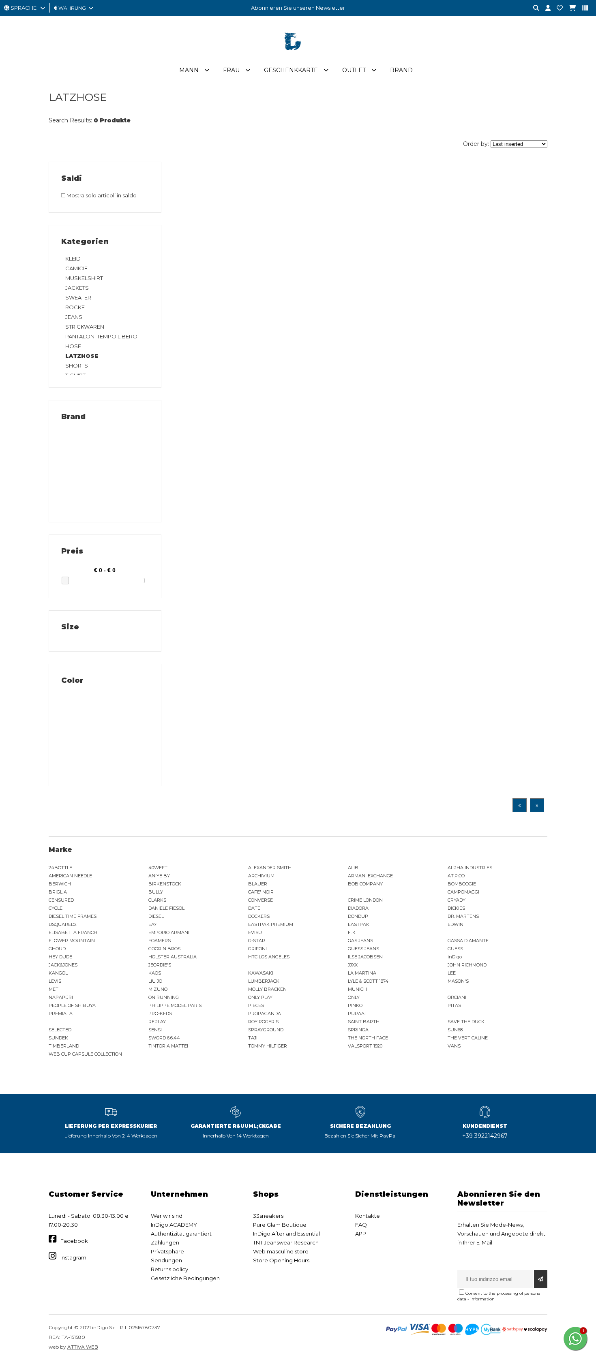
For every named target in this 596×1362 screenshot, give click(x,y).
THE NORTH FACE (368, 1038)
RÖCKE (75, 307)
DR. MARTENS (463, 916)
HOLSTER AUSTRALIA (172, 957)
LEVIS (55, 981)
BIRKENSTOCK (164, 884)
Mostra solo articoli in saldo (101, 195)
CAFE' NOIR (261, 892)
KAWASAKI (260, 973)
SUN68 (455, 1030)
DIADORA (358, 908)
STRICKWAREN (84, 326)
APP (360, 1233)
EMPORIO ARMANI (168, 932)
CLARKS (157, 900)
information (482, 1299)
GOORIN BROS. (164, 948)
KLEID (73, 258)
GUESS (455, 948)
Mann (189, 70)
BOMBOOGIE (462, 884)
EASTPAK (358, 924)
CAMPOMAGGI (463, 892)
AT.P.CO (456, 876)
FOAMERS (159, 940)
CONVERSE (260, 900)
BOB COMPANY (365, 884)
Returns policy (169, 1269)
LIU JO (155, 981)
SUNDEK (58, 1038)
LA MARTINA (362, 973)
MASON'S (458, 981)
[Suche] (533, 8)
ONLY (354, 997)
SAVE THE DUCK (466, 1021)
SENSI (155, 1030)
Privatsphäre (167, 1251)
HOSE (73, 346)
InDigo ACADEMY (174, 1224)
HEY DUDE (60, 957)
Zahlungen (165, 1242)
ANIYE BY (159, 876)
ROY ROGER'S (263, 1021)
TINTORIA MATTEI (168, 1046)
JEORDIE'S (159, 965)
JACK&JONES (63, 965)
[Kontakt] (557, 8)
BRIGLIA (58, 892)
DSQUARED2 (63, 924)
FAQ (361, 1224)
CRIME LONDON (365, 900)
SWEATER (78, 297)
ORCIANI (457, 997)
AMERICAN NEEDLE (70, 876)
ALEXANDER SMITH (270, 867)
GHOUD (57, 948)
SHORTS (76, 365)
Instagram (73, 1257)
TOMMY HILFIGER (267, 1046)
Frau (231, 70)
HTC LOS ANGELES (268, 957)
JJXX (353, 965)
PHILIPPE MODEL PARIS (175, 1005)
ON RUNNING (163, 997)
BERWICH (60, 884)
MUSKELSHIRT (84, 278)
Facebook (74, 1241)
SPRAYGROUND (265, 1030)
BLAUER (257, 884)
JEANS (73, 317)
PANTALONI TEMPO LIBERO (101, 336)
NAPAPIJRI (61, 997)
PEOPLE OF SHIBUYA (72, 1005)
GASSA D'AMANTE (468, 940)
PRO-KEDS (160, 1013)
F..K (352, 932)
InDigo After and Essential (286, 1233)
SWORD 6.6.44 (164, 1038)
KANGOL (58, 973)
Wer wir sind (166, 1215)
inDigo (455, 957)
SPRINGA (358, 1030)
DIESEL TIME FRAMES (72, 916)
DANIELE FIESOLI (167, 908)
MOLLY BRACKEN (267, 989)
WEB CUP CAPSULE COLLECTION (85, 1054)
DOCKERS (259, 916)
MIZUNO (157, 989)
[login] (545, 8)
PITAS (454, 1005)
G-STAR (256, 940)
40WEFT (157, 867)
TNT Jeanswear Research (286, 1242)
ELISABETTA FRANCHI (74, 932)
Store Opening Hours (281, 1260)
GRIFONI (257, 948)
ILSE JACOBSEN (365, 957)
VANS (454, 1046)
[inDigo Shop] (298, 56)
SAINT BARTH (363, 1021)
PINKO (355, 1005)
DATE (254, 908)
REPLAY (157, 1021)
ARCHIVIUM (261, 876)
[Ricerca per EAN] (582, 8)
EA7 (152, 924)
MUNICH (357, 989)
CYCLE (55, 908)
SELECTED (60, 1030)
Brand (401, 70)
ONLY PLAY (260, 997)
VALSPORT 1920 (365, 1046)
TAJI (252, 1038)
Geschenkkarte (291, 70)
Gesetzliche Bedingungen (185, 1278)
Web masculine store (281, 1251)
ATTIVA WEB (82, 1347)
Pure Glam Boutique (280, 1224)
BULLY (155, 892)
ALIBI (354, 867)
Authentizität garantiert (181, 1233)
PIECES (256, 1005)
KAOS (154, 973)
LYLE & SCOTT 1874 (368, 981)
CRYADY (456, 900)
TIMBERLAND (64, 1046)
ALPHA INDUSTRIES (470, 867)
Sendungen (166, 1260)
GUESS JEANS (363, 948)
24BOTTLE (60, 867)
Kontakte (367, 1215)
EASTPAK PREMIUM (270, 924)
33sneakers (268, 1215)
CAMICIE (76, 268)
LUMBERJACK (263, 981)
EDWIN (455, 924)
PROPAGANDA (264, 1013)
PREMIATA (61, 1013)
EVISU (255, 932)
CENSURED (61, 900)
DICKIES (456, 908)
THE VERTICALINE (468, 1038)
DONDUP (358, 916)
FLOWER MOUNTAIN (72, 940)
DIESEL (156, 916)
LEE (452, 973)
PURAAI (357, 1013)
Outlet (354, 70)
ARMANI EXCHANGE (370, 876)
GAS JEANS (360, 940)
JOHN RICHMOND (467, 965)
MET (53, 989)
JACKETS (77, 287)
